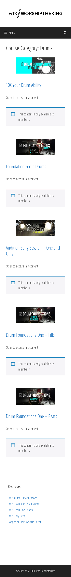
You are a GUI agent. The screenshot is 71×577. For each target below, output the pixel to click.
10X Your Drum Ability (23, 85)
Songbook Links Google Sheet (24, 522)
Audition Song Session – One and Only (33, 250)
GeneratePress (48, 571)
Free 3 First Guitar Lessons (22, 498)
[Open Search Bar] (65, 33)
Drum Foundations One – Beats (31, 416)
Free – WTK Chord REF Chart (23, 503)
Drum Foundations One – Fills (30, 334)
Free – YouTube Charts (20, 510)
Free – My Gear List (18, 515)
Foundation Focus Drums (26, 166)
